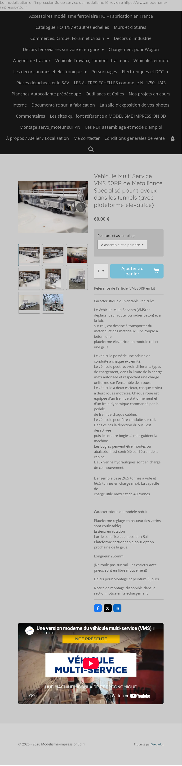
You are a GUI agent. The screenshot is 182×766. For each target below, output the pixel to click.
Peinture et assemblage (116, 235)
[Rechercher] (90, 149)
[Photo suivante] (81, 207)
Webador (157, 744)
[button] (29, 255)
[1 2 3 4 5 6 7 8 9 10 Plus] (101, 271)
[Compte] (172, 138)
